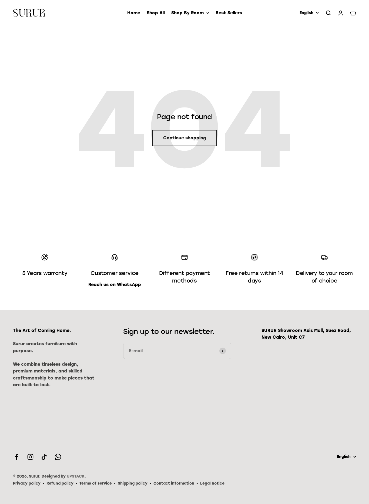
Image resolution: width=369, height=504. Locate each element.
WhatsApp (129, 284)
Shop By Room (187, 12)
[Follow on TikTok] (44, 457)
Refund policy (59, 483)
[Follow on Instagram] (30, 457)
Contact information (173, 483)
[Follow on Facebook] (16, 457)
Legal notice (212, 483)
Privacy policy (27, 483)
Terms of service (95, 483)
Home (133, 12)
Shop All (156, 12)
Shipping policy (132, 483)
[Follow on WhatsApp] (58, 457)
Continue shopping (184, 137)
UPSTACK (76, 476)
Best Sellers (229, 12)
